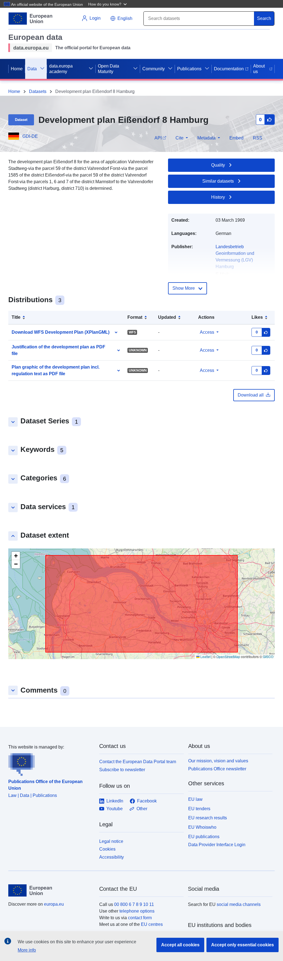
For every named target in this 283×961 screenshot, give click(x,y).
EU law (195, 799)
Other (142, 808)
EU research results (207, 817)
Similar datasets (218, 181)
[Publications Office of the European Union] (50, 763)
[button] (108, 4)
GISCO (268, 656)
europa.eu (54, 904)
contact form (140, 917)
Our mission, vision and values (218, 760)
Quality (218, 165)
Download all (251, 395)
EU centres (152, 924)
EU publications (203, 836)
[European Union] (50, 890)
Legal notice (111, 841)
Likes (257, 317)
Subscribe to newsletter (122, 769)
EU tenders (199, 808)
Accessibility (111, 857)
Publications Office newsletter (217, 768)
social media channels (239, 904)
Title (16, 317)
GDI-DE (30, 136)
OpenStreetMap (228, 656)
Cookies (107, 849)
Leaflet (205, 656)
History (218, 197)
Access (207, 332)
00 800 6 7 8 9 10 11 (134, 904)
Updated (167, 317)
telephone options (136, 911)
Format (134, 317)
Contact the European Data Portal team (137, 761)
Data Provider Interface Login (216, 844)
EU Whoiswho (202, 827)
